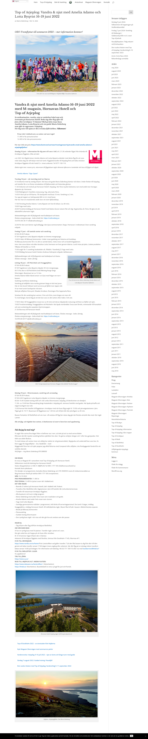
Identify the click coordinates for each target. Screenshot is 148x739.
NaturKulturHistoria (119, 419)
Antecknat (79, 2)
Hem (35, 2)
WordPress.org (117, 471)
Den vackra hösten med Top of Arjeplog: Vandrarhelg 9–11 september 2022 (44, 666)
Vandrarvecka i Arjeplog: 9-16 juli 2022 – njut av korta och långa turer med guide (46, 655)
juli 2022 (115, 108)
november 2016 (117, 261)
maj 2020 (115, 184)
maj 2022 (115, 114)
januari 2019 (116, 218)
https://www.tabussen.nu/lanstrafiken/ (29, 564)
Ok (131, 736)
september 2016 (117, 264)
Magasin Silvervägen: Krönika (122, 397)
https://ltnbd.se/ (20, 567)
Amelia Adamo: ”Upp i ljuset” (27, 173)
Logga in (114, 461)
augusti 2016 (116, 268)
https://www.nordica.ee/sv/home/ (27, 543)
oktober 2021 (116, 134)
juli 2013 (115, 327)
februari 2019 (116, 214)
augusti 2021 (116, 141)
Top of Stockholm (118, 446)
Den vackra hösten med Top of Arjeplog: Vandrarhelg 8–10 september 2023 (122, 50)
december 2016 (117, 258)
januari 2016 (116, 278)
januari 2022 (116, 124)
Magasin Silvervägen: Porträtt (122, 410)
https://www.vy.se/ (21, 559)
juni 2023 (115, 78)
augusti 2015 (116, 291)
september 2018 (117, 224)
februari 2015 (116, 301)
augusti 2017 (116, 248)
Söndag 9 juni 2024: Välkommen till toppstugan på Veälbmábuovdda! (122, 24)
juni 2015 (115, 298)
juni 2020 (115, 181)
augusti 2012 (116, 334)
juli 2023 (115, 74)
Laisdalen (115, 390)
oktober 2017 (116, 241)
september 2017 (117, 244)
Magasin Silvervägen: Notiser (122, 403)
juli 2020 (115, 178)
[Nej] (145, 736)
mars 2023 (115, 81)
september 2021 (117, 138)
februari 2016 (116, 274)
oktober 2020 (116, 168)
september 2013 (117, 321)
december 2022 (117, 91)
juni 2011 (115, 351)
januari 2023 (116, 88)
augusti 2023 (116, 71)
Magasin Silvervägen (93, 2)
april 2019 (115, 211)
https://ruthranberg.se (51, 218)
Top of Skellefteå (118, 443)
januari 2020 (116, 198)
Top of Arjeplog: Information (122, 429)
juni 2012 (115, 337)
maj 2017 (115, 251)
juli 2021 (115, 144)
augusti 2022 (116, 104)
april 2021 (115, 154)
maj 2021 (115, 151)
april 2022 (115, 118)
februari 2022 (116, 121)
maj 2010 (115, 371)
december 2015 (117, 281)
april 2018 (115, 228)
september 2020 (117, 171)
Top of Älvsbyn (117, 423)
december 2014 (117, 308)
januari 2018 (116, 231)
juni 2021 (115, 148)
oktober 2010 (116, 357)
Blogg (113, 380)
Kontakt (107, 2)
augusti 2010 (116, 364)
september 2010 (117, 361)
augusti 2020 (116, 174)
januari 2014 (116, 317)
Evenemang (116, 383)
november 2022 (117, 94)
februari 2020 (116, 194)
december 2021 (117, 128)
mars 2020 (115, 191)
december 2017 (117, 234)
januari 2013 (116, 331)
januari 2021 (116, 164)
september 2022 (117, 101)
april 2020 (115, 188)
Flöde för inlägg (117, 464)
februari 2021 (116, 161)
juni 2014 (115, 314)
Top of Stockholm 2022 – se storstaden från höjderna (36, 643)
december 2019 (117, 201)
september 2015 (117, 288)
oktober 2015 (116, 284)
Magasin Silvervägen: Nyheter (122, 407)
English (16, 1)
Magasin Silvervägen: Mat (121, 400)
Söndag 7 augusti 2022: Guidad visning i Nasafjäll (34, 660)
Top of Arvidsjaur (118, 436)
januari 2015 (116, 304)
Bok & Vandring (60, 2)
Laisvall (114, 393)
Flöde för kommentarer (120, 468)
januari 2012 (116, 341)
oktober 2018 (116, 221)
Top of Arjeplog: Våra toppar (122, 433)
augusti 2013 (116, 324)
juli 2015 (115, 294)
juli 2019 (115, 208)
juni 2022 (115, 111)
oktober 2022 (116, 98)
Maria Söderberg (22, 21)
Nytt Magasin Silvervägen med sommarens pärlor (35, 649)
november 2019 (117, 204)
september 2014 (117, 311)
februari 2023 (116, 84)
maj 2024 (115, 68)
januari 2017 (116, 254)
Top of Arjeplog (46, 2)
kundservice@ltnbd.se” (91, 549)
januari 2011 (116, 354)
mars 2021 (115, 158)
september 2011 (117, 344)
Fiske (113, 387)
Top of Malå (116, 439)
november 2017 (117, 238)
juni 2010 (115, 367)
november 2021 (117, 131)
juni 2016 (115, 271)
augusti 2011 (116, 347)
